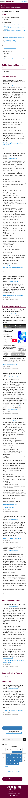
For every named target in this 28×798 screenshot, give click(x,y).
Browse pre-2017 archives (14, 771)
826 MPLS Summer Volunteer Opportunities (11, 38)
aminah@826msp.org (14, 405)
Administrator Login (14, 795)
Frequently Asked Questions (12, 779)
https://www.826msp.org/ (13, 409)
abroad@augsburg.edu (9, 265)
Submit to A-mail (12, 728)
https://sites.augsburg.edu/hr (10, 504)
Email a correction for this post (11, 148)
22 (14, 760)
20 (7, 760)
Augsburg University (18, 791)
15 (14, 757)
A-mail (3, 4)
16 (17, 757)
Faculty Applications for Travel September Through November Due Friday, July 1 (14, 81)
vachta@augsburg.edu (13, 420)
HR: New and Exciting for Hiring (9, 40)
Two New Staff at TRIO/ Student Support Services (12, 43)
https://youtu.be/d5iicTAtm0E (10, 364)
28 (10, 763)
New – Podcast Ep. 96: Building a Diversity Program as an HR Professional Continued (13, 278)
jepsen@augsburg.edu (13, 519)
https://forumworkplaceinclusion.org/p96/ (13, 295)
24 (20, 760)
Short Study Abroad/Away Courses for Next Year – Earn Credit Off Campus (14, 155)
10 (20, 755)
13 (7, 757)
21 (10, 760)
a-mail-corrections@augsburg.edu (14, 732)
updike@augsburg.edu (13, 606)
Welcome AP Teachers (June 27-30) (14, 604)
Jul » (21, 766)
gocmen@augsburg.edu (13, 281)
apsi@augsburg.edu (8, 657)
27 (7, 763)
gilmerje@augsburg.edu (13, 376)
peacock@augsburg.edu (13, 688)
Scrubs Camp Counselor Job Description (13, 710)
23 (17, 760)
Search (25, 1)
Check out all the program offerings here (13, 267)
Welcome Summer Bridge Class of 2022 (10, 41)
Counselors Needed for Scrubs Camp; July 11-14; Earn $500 (14, 58)
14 (10, 757)
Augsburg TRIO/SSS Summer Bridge (12, 538)
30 (17, 763)
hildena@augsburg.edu (13, 158)
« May (6, 766)
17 (20, 757)
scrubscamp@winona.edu (16, 706)
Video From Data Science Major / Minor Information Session (14, 37)
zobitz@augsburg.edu (13, 313)
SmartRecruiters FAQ (8, 507)
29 (14, 763)
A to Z (22, 1)
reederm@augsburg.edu (13, 85)
